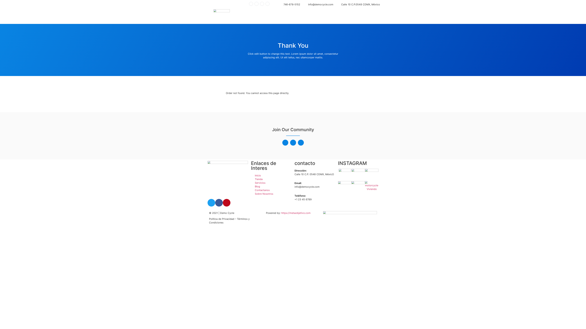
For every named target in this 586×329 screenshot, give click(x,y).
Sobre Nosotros (360, 15)
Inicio (279, 15)
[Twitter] (293, 143)
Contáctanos (326, 15)
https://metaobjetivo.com (296, 212)
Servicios (307, 15)
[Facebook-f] (285, 143)
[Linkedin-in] (301, 143)
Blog (342, 15)
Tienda (292, 15)
